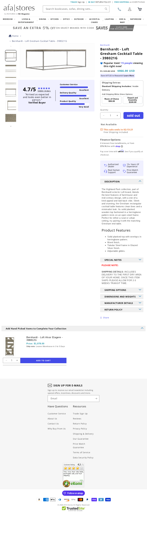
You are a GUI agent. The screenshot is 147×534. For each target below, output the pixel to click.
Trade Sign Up (80, 413)
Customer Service (57, 413)
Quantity (104, 109)
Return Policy (80, 423)
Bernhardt (105, 45)
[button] (139, 9)
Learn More (129, 75)
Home (15, 35)
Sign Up (77, 2)
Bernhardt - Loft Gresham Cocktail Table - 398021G (39, 41)
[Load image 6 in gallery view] (10, 117)
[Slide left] (11, 46)
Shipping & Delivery (83, 433)
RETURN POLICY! (99, 2)
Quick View (42, 351)
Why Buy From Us (57, 428)
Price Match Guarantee (79, 445)
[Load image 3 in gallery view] (10, 80)
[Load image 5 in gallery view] (10, 105)
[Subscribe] (96, 398)
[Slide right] (11, 126)
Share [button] (106, 317)
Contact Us (53, 423)
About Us (52, 418)
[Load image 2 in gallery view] (10, 68)
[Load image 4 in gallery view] (10, 92)
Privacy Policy (80, 428)
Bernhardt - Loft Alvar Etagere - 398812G (44, 338)
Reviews (77, 418)
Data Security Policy (83, 457)
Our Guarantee (81, 438)
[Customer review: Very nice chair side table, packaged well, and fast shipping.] (73, 475)
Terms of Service (81, 452)
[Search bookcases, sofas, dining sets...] (106, 9)
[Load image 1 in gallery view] (10, 55)
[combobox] (76, 9)
